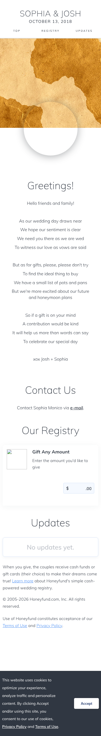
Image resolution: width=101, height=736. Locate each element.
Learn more (22, 580)
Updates (84, 31)
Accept (86, 704)
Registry (50, 31)
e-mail (76, 407)
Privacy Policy (49, 625)
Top (16, 31)
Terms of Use (15, 625)
